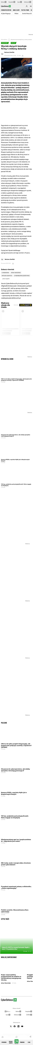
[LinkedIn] (18, 1026)
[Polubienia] (3, 1037)
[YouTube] (22, 1026)
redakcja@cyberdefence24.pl (10, 298)
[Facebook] (14, 1026)
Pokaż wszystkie (6, 278)
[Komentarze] (16, 1037)
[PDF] (13, 263)
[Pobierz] (22, 55)
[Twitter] (10, 1026)
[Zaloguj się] (27, 6)
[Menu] (31, 6)
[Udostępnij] (30, 1036)
